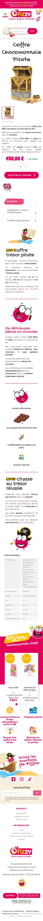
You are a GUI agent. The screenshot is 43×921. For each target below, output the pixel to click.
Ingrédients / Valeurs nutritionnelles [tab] (17, 211)
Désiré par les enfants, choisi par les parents (33, 740)
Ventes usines (21, 819)
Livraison (21, 839)
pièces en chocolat (28, 289)
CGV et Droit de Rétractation (21, 836)
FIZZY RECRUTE (29, 895)
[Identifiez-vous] (38, 19)
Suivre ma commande (21, 833)
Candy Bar (28, 522)
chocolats (28, 346)
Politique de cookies (10, 914)
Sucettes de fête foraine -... (30, 690)
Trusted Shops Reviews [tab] (18, 220)
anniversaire (23, 501)
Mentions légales (32, 911)
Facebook (13, 779)
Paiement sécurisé (33, 717)
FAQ (21, 830)
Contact (10, 895)
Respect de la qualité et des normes (9, 740)
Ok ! (32, 31)
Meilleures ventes (21, 816)
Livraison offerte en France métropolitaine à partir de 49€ (9, 721)
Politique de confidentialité (13, 911)
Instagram (21, 779)
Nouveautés (21, 813)
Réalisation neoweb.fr (24, 916)
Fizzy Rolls (13, 687)
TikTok (29, 779)
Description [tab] (12, 201)
